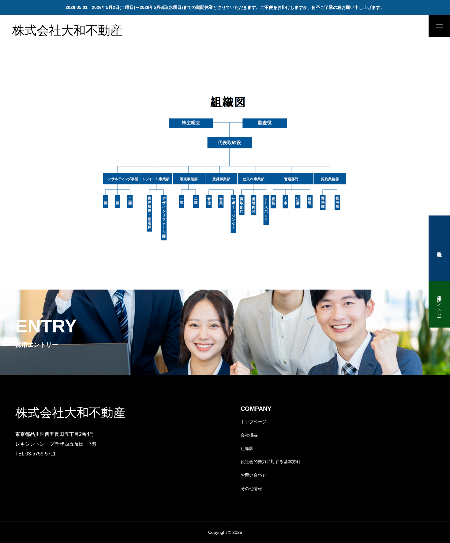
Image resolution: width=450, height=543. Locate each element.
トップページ (253, 421)
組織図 (247, 448)
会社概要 (249, 435)
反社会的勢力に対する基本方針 (271, 461)
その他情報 (251, 488)
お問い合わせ (253, 475)
